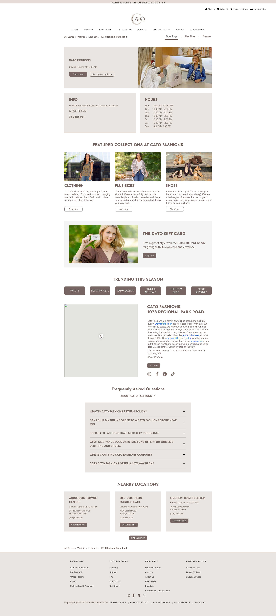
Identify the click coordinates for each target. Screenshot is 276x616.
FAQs (112, 576)
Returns (113, 572)
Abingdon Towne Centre (83, 500)
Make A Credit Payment (81, 586)
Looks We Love (193, 572)
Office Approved (201, 291)
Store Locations (153, 567)
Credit (73, 581)
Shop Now (78, 74)
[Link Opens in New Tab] (130, 595)
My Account (76, 572)
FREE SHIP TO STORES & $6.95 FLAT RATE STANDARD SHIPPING (138, 2)
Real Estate (150, 581)
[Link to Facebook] (157, 374)
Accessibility (161, 602)
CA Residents (182, 602)
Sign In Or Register (79, 567)
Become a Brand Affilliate (157, 590)
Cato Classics (125, 290)
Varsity (74, 290)
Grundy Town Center (187, 498)
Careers (149, 572)
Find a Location (138, 538)
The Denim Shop (176, 291)
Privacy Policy (139, 602)
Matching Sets (100, 290)
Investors (149, 586)
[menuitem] (75, 29)
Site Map (200, 602)
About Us (154, 365)
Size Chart (115, 586)
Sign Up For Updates (102, 74)
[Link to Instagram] (149, 374)
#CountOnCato (193, 576)
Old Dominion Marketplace (131, 500)
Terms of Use (118, 602)
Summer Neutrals (150, 291)
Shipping (114, 567)
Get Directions (76, 116)
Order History (77, 576)
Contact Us (115, 581)
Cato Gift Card (193, 567)
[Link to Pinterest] (165, 374)
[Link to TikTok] (172, 374)
